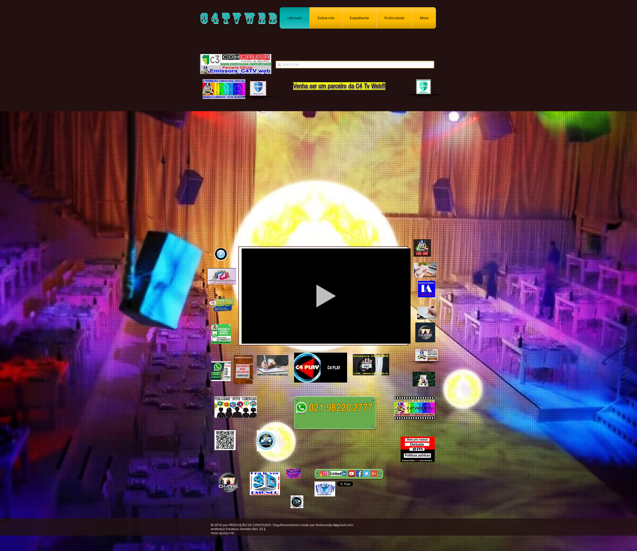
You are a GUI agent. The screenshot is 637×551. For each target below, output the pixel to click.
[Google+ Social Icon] (374, 473)
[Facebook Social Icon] (359, 473)
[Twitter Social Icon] (366, 473)
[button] (340, 377)
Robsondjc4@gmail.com (334, 525)
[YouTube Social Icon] (351, 473)
